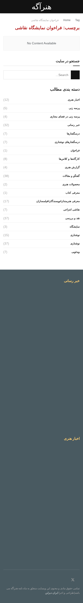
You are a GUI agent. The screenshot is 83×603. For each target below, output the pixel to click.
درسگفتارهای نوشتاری (67, 142)
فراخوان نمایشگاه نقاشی (45, 20)
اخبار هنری (74, 99)
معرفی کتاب (73, 192)
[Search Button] (75, 74)
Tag (77, 20)
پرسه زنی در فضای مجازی (65, 116)
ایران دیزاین (51, 592)
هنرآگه (42, 6)
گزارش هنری (72, 167)
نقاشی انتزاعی (71, 209)
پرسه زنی (74, 108)
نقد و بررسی (72, 218)
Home (67, 20)
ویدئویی (75, 251)
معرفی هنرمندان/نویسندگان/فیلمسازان (58, 201)
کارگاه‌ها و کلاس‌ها (69, 158)
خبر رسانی (74, 124)
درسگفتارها (73, 133)
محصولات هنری (71, 184)
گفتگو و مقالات (71, 175)
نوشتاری (75, 235)
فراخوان (75, 150)
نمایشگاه (75, 226)
